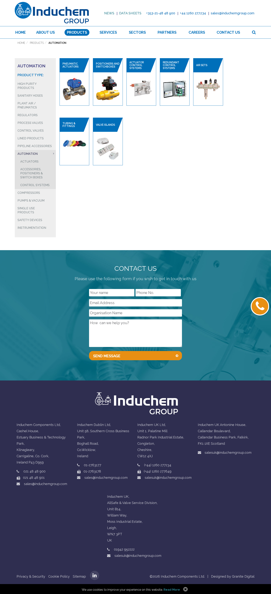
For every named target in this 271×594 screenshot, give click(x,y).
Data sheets (130, 13)
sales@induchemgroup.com (45, 484)
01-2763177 (92, 465)
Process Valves (30, 123)
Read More (172, 589)
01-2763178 (92, 471)
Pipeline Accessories (35, 146)
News (109, 13)
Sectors (137, 32)
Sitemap (79, 576)
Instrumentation (32, 228)
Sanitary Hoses (30, 95)
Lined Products (31, 138)
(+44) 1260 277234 (157, 465)
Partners (167, 32)
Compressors (29, 193)
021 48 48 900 (34, 471)
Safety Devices (30, 220)
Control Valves (31, 130)
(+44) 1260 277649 (157, 471)
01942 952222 (124, 549)
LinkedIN (94, 575)
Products (77, 32)
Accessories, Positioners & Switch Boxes (31, 173)
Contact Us (228, 32)
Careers (197, 32)
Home (20, 32)
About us (45, 32)
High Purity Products (27, 86)
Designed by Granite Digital (232, 576)
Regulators (28, 115)
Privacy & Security (31, 576)
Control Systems (35, 185)
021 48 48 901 (33, 478)
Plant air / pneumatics (27, 105)
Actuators (29, 161)
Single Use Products (26, 210)
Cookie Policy (59, 576)
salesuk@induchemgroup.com (168, 478)
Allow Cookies (185, 589)
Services (108, 32)
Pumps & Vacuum (31, 200)
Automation (57, 42)
